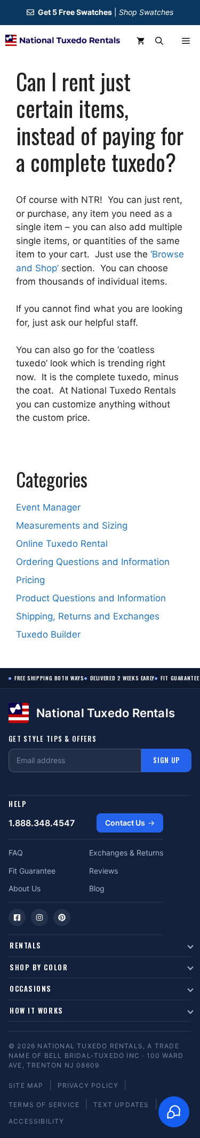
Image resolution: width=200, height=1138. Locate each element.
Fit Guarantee (32, 870)
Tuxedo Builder (48, 634)
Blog (97, 888)
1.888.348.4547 (42, 823)
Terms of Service (44, 1105)
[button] (159, 41)
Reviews (103, 870)
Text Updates (121, 1105)
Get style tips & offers (53, 739)
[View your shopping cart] (140, 41)
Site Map (26, 1085)
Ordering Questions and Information (93, 561)
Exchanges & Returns (126, 852)
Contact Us (125, 822)
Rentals (26, 945)
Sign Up (166, 760)
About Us (25, 888)
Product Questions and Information (91, 598)
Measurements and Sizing (71, 525)
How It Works (36, 1010)
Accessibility (37, 1121)
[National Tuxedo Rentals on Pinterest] (61, 917)
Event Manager (48, 507)
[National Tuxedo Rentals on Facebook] (17, 917)
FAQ (16, 852)
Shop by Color (39, 967)
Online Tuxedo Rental (62, 543)
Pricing (30, 580)
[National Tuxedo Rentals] (62, 41)
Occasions (31, 988)
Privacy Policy (88, 1085)
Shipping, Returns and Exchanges (87, 616)
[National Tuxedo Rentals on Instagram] (39, 917)
